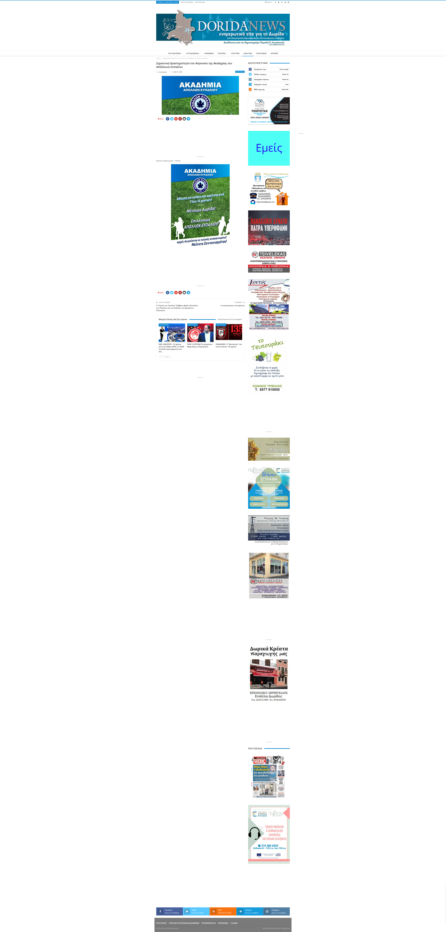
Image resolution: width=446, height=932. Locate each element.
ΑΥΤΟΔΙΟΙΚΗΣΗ (192, 53)
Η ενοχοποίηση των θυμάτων (233, 306)
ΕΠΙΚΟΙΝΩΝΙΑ (223, 923)
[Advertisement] (145, 96)
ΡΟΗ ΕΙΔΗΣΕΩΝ (174, 53)
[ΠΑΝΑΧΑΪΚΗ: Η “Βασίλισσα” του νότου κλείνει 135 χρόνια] (229, 332)
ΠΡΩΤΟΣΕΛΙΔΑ (200, 2)
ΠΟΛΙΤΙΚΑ (222, 53)
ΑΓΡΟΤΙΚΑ (235, 53)
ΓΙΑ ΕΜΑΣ (234, 923)
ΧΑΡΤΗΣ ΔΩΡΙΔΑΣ (187, 2)
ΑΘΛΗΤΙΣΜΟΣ (240, 71)
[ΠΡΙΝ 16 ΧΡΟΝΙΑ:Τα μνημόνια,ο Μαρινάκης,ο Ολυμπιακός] (200, 332)
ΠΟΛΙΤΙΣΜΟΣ (261, 53)
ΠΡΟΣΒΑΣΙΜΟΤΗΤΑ (209, 923)
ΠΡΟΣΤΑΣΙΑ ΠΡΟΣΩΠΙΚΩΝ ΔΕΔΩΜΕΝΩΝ (184, 923)
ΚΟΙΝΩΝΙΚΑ (209, 53)
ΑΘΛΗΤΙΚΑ (248, 53)
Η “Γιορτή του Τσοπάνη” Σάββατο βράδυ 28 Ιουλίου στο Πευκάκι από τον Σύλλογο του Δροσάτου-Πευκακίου (177, 308)
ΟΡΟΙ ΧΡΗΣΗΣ (161, 923)
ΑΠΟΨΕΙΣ (274, 53)
